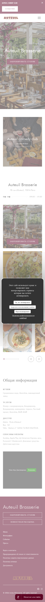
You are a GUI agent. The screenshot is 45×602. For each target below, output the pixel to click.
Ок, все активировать (22, 302)
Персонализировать (23, 312)
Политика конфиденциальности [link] (23, 315)
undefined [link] (23, 318)
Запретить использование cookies (22, 307)
